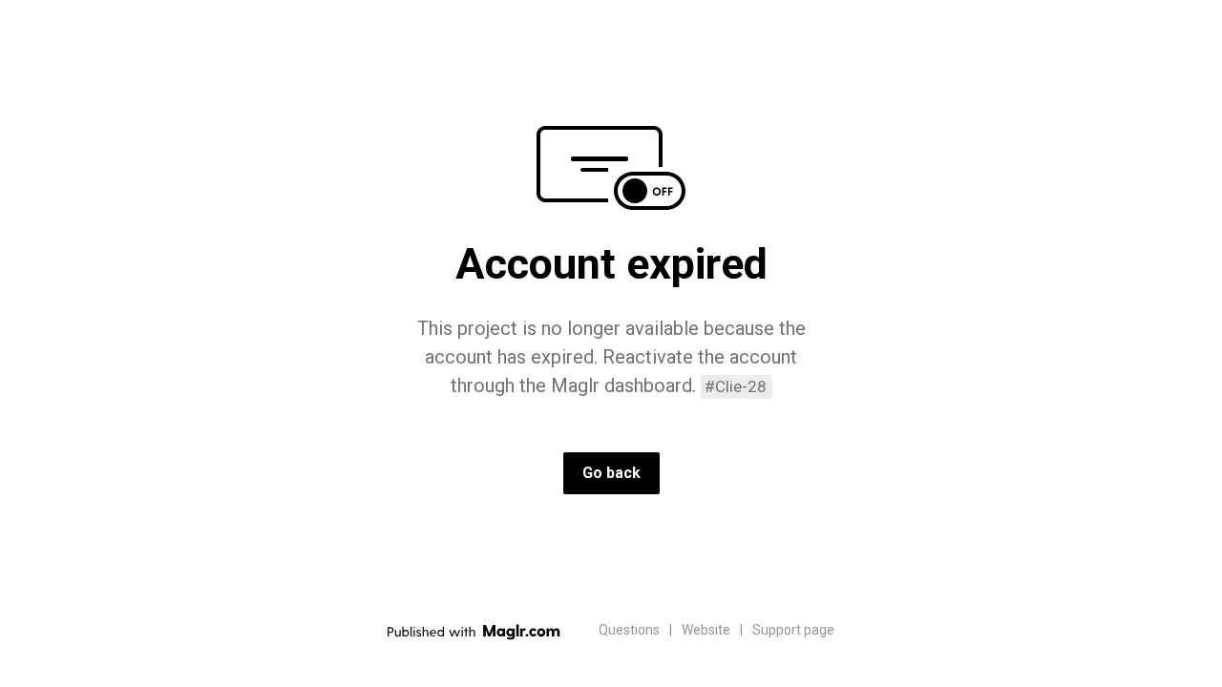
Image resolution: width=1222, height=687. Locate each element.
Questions (629, 629)
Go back (611, 473)
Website (706, 629)
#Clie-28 (736, 386)
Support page (793, 629)
